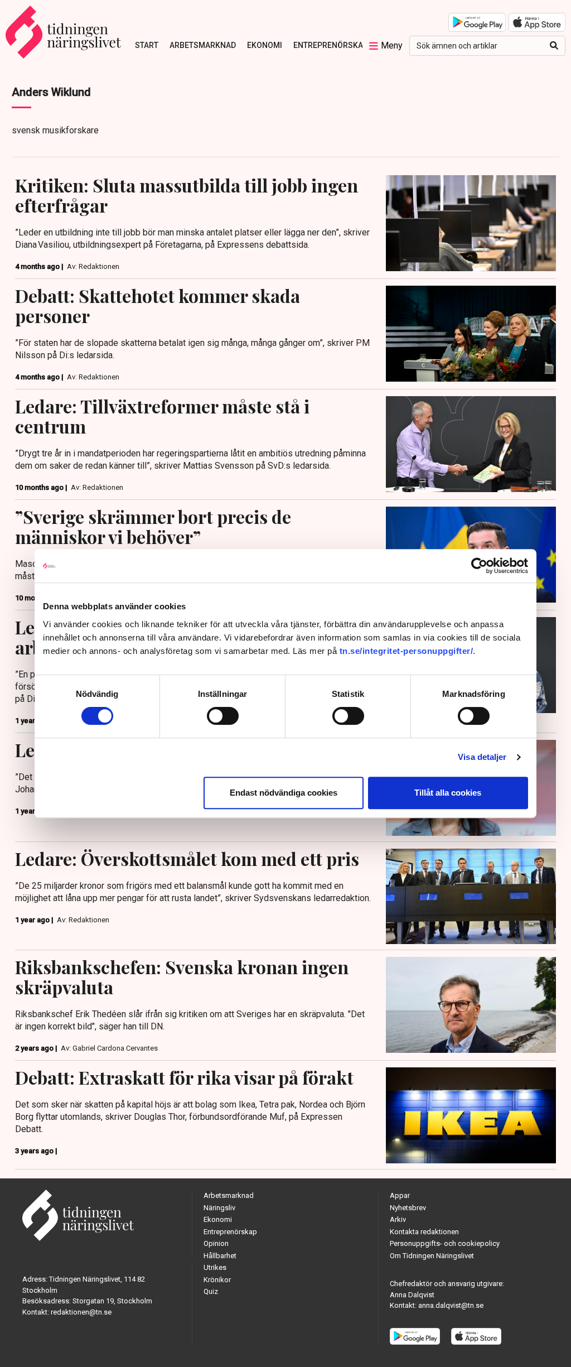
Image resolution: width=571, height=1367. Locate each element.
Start (146, 45)
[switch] (223, 716)
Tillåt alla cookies (447, 792)
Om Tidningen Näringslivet (432, 1256)
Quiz (211, 1291)
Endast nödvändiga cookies (283, 792)
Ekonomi (264, 45)
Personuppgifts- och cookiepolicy (445, 1243)
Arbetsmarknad (203, 45)
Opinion (216, 1243)
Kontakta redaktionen (424, 1232)
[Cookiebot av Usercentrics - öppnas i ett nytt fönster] (479, 565)
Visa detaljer (482, 757)
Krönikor (217, 1279)
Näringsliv (219, 1208)
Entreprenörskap (330, 45)
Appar (400, 1195)
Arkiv (398, 1219)
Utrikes (215, 1267)
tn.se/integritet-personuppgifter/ (406, 651)
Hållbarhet (220, 1256)
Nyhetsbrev (408, 1208)
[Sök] (554, 45)
